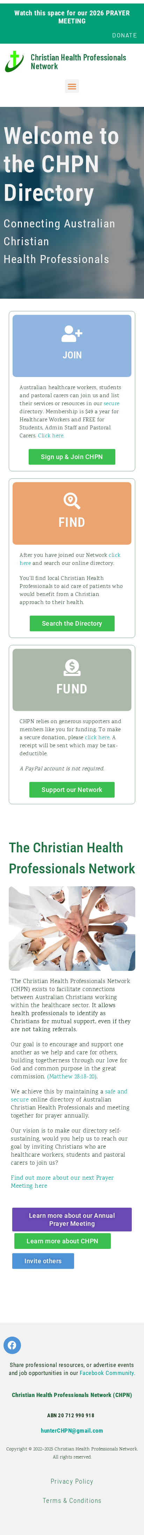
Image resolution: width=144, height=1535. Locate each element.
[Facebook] (12, 1345)
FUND (72, 689)
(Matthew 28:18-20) (71, 1077)
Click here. (51, 436)
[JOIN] (72, 333)
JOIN (72, 355)
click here (97, 738)
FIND (72, 522)
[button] (72, 86)
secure (112, 404)
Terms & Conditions (72, 1501)
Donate (124, 35)
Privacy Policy (72, 1481)
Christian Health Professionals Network (78, 61)
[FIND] (72, 501)
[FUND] (72, 667)
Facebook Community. (108, 1372)
